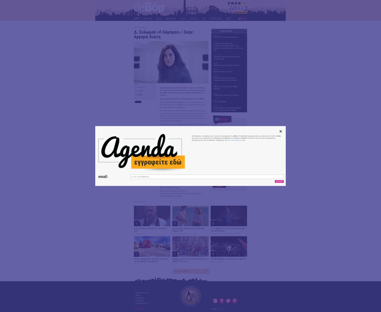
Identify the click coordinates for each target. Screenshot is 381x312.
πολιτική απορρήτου (235, 140)
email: (103, 177)
